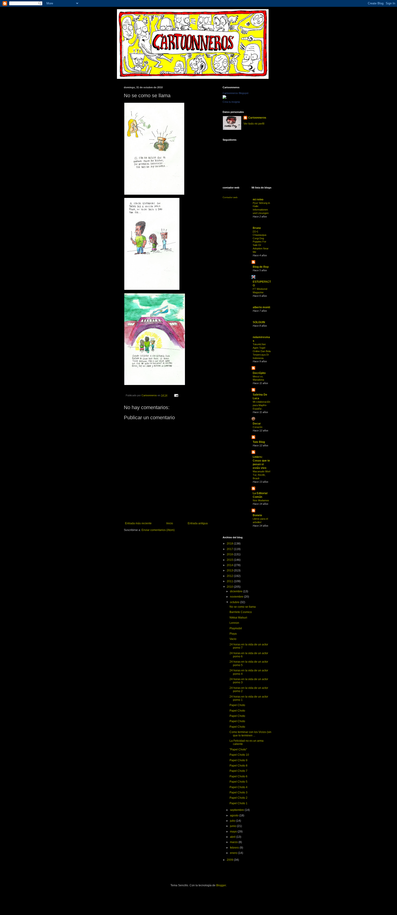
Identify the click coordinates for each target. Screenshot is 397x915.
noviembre (237, 596)
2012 (230, 576)
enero (234, 853)
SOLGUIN (259, 322)
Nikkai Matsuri (238, 617)
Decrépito (259, 373)
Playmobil (236, 628)
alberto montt (261, 307)
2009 (230, 859)
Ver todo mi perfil (254, 123)
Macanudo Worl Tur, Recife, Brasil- (261, 475)
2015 (230, 560)
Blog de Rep (261, 266)
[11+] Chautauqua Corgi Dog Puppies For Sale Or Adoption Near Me (261, 241)
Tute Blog (259, 442)
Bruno (257, 228)
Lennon (234, 622)
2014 (230, 565)
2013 (230, 570)
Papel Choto (237, 705)
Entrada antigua (198, 523)
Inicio (169, 523)
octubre (235, 602)
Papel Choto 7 (238, 770)
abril (233, 836)
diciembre (236, 591)
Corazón (257, 427)
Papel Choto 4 (238, 787)
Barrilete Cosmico (241, 612)
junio (233, 826)
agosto (234, 815)
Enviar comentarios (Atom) (158, 530)
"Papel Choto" (238, 749)
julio (233, 820)
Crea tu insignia (231, 101)
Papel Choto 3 (238, 792)
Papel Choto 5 (238, 781)
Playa (233, 633)
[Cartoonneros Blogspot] (224, 98)
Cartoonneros (257, 117)
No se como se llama (243, 606)
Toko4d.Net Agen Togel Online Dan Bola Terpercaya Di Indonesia (262, 351)
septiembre (237, 810)
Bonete (257, 515)
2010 (230, 586)
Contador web (230, 197)
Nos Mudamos (261, 500)
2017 (230, 549)
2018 (230, 543)
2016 (230, 554)
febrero (235, 847)
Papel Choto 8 (238, 765)
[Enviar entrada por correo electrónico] (176, 395)
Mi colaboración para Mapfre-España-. (261, 405)
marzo (234, 842)
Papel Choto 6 (238, 776)
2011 (230, 581)
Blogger (221, 885)
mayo (234, 831)
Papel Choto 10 (239, 754)
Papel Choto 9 (238, 760)
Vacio (233, 639)
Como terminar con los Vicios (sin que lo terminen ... (250, 733)
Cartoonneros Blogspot (235, 93)
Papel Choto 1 (238, 803)
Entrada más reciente (138, 523)
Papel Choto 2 (238, 797)
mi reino (258, 199)
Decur (257, 423)
